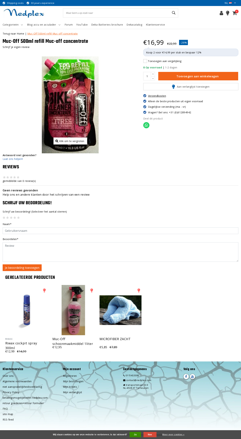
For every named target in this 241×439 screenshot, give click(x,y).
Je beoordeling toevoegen (22, 268)
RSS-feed (8, 419)
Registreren (70, 375)
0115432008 (132, 375)
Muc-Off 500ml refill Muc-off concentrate (52, 33)
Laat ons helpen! (13, 159)
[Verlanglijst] (227, 13)
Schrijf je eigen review (16, 47)
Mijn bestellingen (73, 381)
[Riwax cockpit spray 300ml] (26, 310)
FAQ (5, 408)
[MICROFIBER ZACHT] (120, 310)
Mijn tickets (70, 386)
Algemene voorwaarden (17, 381)
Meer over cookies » (173, 434)
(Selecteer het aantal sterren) (35, 211)
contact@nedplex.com (138, 380)
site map (8, 414)
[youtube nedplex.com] (192, 376)
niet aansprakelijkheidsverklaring (22, 386)
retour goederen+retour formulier (23, 403)
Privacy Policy (11, 392)
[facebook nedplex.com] (186, 376)
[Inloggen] (221, 13)
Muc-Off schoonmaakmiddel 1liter (72, 341)
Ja (135, 434)
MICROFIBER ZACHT (115, 339)
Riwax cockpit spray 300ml (21, 345)
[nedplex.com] (25, 13)
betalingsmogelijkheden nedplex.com (25, 397)
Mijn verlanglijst (72, 392)
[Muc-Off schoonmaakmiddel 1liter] (73, 310)
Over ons (8, 375)
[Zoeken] (174, 12)
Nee (150, 434)
